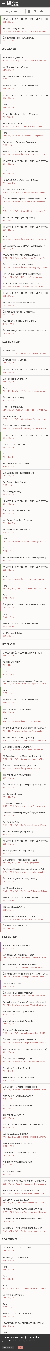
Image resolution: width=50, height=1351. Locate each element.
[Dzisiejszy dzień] (35, 11)
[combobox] (13, 11)
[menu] (4, 4)
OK (20, 1347)
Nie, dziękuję (8, 1347)
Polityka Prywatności (24, 1340)
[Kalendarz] (29, 11)
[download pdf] (41, 11)
